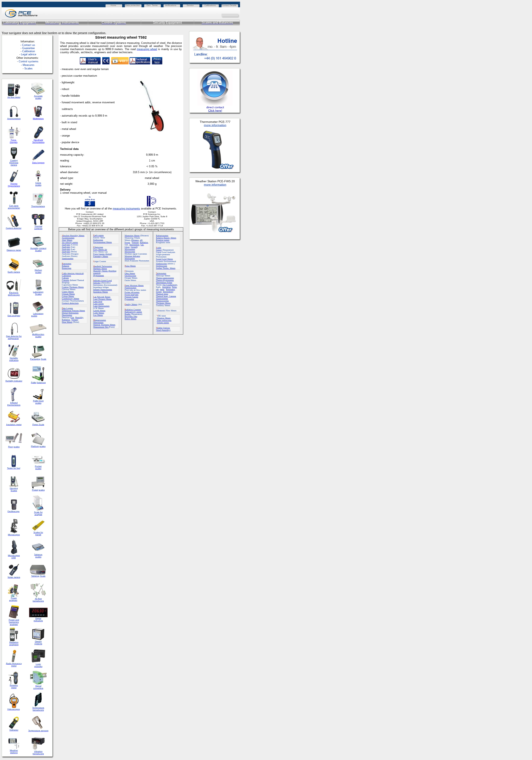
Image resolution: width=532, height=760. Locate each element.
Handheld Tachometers (38, 141)
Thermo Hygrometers (14, 184)
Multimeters (38, 118)
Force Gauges (13, 141)
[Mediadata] (237, 15)
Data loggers (38, 162)
